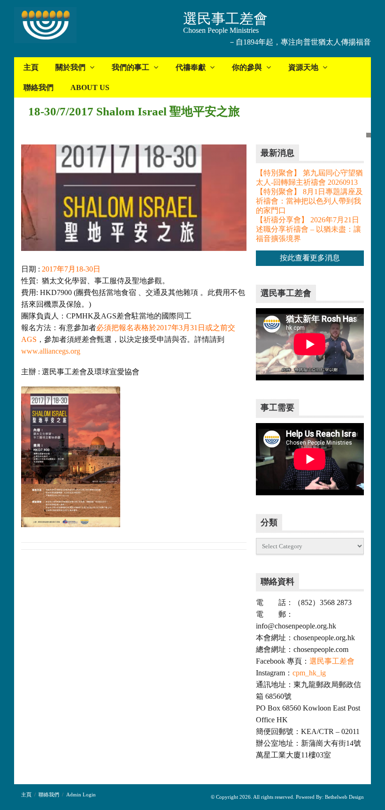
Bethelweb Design (343, 797)
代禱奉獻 (191, 67)
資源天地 (303, 67)
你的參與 (247, 67)
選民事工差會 (331, 661)
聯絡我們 (38, 87)
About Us (89, 87)
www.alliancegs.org (50, 351)
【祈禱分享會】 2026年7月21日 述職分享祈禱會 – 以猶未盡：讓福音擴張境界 (308, 229)
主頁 (30, 67)
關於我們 (70, 67)
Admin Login (81, 794)
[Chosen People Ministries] (45, 26)
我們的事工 (130, 67)
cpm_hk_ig (309, 673)
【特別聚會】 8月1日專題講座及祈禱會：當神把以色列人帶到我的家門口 (309, 201)
